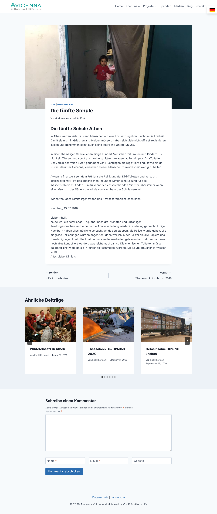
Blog (190, 6)
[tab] (102, 377)
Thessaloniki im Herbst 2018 (153, 275)
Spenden (165, 6)
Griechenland (65, 104)
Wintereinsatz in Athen (47, 349)
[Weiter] (187, 341)
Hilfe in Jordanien (56, 275)
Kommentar (53, 411)
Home (119, 6)
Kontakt (201, 6)
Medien (179, 6)
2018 (53, 104)
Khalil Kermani (62, 118)
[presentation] (50, 324)
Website (139, 460)
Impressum (118, 497)
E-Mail (95, 460)
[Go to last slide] (29, 341)
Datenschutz (100, 497)
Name (52, 460)
